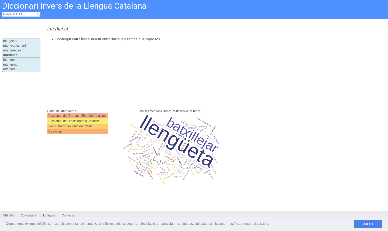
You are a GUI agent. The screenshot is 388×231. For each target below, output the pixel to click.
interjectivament (14, 45)
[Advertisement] (144, 75)
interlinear (10, 60)
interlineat (10, 64)
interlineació (12, 50)
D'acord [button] (368, 223)
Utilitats (8, 215)
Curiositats (28, 215)
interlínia (9, 69)
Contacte (68, 215)
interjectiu (10, 41)
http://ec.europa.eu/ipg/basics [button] (249, 223)
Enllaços (49, 215)
